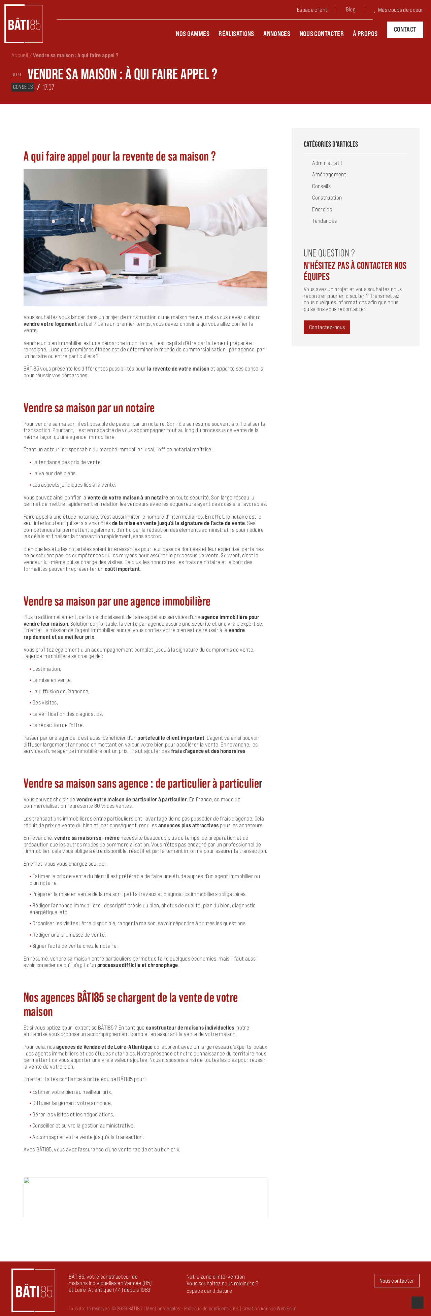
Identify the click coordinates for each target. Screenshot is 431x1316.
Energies (322, 209)
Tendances (324, 220)
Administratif (327, 163)
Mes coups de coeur (400, 9)
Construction (327, 197)
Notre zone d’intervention (216, 1276)
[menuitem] (317, 11)
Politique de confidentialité (211, 1308)
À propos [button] (365, 33)
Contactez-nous (327, 327)
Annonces (276, 33)
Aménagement (329, 174)
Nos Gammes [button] (192, 33)
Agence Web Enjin (278, 1308)
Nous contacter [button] (396, 1280)
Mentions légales (163, 1308)
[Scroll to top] (417, 1301)
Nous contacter (322, 33)
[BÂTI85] (23, 23)
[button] (209, 1290)
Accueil (19, 55)
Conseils (23, 87)
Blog (351, 9)
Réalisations (236, 33)
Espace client (312, 9)
